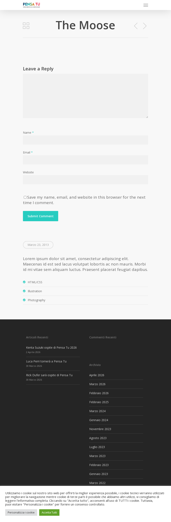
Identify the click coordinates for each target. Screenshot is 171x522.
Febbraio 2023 (99, 465)
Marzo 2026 (97, 384)
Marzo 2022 (97, 483)
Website (28, 172)
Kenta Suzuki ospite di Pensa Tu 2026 (51, 347)
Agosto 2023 (98, 438)
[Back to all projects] (26, 25)
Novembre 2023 (100, 429)
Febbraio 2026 (99, 393)
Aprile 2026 (96, 375)
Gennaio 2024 (98, 420)
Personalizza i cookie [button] (21, 512)
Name (28, 133)
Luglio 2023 (97, 447)
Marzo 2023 (97, 456)
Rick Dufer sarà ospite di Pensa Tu (49, 375)
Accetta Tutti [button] (49, 512)
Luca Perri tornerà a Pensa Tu (46, 361)
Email (28, 152)
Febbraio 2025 (99, 402)
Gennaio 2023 (98, 474)
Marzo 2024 (97, 411)
